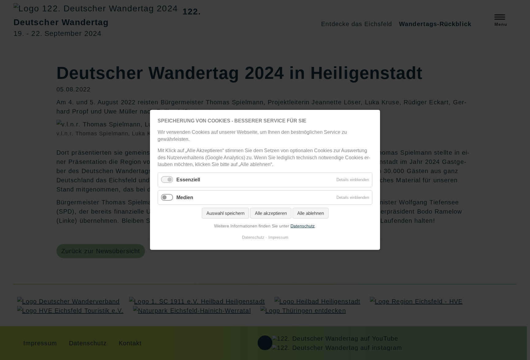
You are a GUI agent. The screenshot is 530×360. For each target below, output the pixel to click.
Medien (184, 197)
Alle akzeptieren (271, 213)
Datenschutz (302, 225)
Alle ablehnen (310, 213)
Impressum (278, 237)
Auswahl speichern (225, 213)
